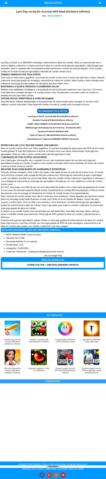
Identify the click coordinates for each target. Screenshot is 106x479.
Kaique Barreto (82, 464)
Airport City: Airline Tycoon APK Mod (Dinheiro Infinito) (12, 341)
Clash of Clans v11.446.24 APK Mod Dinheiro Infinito (53, 135)
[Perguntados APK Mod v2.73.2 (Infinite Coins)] (65, 336)
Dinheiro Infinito (19, 234)
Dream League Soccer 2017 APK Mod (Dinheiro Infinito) (65, 370)
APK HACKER (62, 469)
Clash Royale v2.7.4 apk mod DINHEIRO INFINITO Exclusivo (53, 139)
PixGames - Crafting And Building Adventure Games (40, 251)
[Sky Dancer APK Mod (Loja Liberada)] (91, 336)
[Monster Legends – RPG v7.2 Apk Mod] (39, 365)
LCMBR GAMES (50, 469)
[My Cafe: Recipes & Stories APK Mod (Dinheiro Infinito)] (12, 365)
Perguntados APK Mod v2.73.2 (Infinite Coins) (65, 340)
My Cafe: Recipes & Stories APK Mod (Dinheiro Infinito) (12, 370)
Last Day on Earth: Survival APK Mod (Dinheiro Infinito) (53, 11)
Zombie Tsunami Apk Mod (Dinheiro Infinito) (39, 340)
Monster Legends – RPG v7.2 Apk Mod (39, 369)
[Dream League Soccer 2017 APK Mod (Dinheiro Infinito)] (65, 365)
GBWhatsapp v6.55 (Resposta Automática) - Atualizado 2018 (52, 127)
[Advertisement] (53, 39)
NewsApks (37, 464)
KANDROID (26, 469)
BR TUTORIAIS (38, 469)
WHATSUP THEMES (76, 469)
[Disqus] (53, 421)
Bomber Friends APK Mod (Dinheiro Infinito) (53, 120)
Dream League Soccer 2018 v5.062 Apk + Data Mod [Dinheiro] (91, 370)
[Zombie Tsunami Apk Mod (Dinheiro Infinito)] (39, 336)
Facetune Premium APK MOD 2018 (53, 131)
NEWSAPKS (53, 2)
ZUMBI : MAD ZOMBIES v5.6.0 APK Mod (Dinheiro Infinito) (53, 124)
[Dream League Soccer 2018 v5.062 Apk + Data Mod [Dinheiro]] (91, 365)
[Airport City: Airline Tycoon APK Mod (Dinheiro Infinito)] (12, 336)
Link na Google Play (53, 255)
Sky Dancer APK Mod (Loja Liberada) (92, 340)
